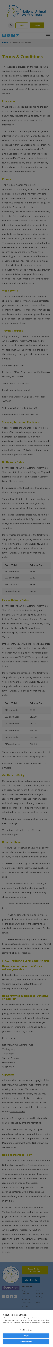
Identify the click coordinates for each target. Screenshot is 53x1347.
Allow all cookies (26, 1342)
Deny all (26, 1336)
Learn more (46, 1323)
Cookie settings (26, 1330)
